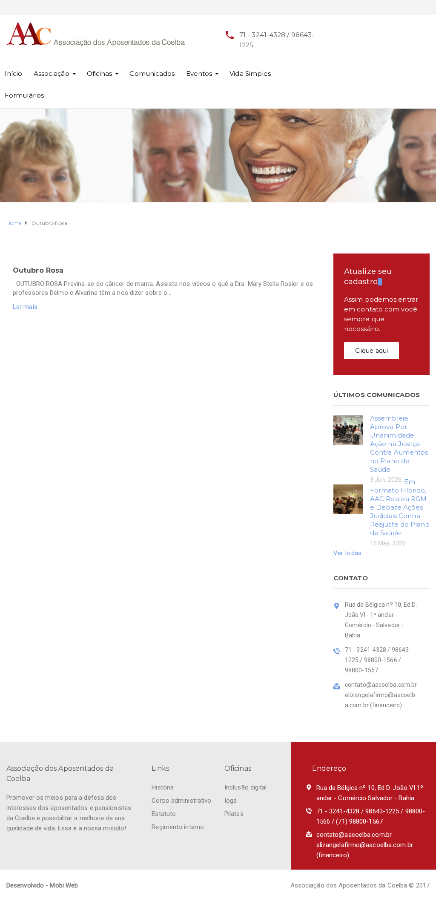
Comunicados (152, 73)
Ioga (230, 800)
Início (14, 73)
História (163, 787)
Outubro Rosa (38, 270)
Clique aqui (371, 350)
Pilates (234, 814)
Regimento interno (178, 827)
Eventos (199, 73)
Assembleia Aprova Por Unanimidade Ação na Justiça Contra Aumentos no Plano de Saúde (399, 443)
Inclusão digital (245, 787)
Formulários (24, 95)
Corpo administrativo (181, 800)
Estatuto (164, 814)
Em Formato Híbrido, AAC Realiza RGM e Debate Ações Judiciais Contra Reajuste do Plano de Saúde (400, 507)
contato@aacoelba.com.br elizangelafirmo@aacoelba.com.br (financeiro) (364, 845)
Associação (51, 73)
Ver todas (347, 553)
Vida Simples (250, 73)
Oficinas (99, 73)
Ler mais (25, 307)
